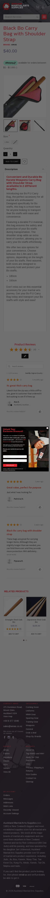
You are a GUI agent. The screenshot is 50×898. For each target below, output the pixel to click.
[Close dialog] (47, 428)
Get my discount (10, 465)
